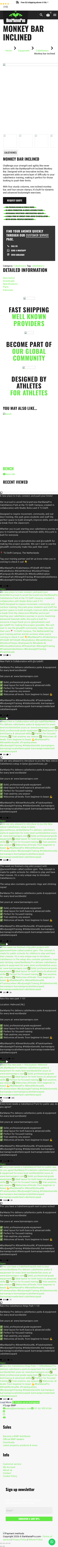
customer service (37, 235)
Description (9, 278)
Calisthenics (19, 265)
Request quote (14, 200)
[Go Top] (53, 1533)
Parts (6, 287)
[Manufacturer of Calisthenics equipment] (15, 16)
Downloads (9, 281)
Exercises (8, 290)
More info (10, 474)
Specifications (10, 284)
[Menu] (54, 15)
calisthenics (38, 265)
